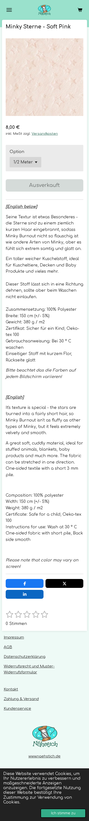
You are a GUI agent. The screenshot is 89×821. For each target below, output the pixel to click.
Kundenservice (17, 709)
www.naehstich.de (44, 756)
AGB (8, 647)
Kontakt (11, 689)
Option (17, 152)
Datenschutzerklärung (24, 657)
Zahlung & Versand (21, 699)
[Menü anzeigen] (9, 10)
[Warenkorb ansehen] (79, 10)
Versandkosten (45, 133)
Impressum (14, 637)
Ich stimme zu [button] (63, 813)
